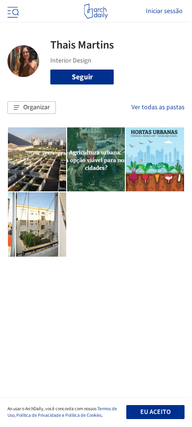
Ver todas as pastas (158, 107)
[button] (31, 107)
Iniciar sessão (164, 11)
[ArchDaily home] (96, 11)
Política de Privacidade (38, 415)
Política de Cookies (83, 415)
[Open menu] (12, 11)
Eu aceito (155, 412)
